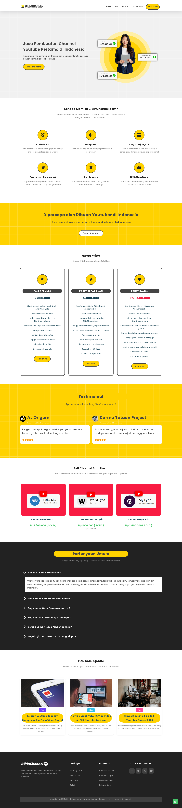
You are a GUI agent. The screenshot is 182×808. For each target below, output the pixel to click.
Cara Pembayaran (107, 775)
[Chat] (175, 801)
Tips (42, 710)
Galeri (72, 785)
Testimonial (75, 775)
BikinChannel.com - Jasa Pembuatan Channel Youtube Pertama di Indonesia (98, 799)
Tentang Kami (34, 66)
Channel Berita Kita (43, 519)
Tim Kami (74, 780)
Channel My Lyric (138, 519)
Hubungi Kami (105, 785)
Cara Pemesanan (106, 770)
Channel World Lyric (91, 519)
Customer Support (107, 780)
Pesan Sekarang (91, 233)
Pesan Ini (42, 358)
